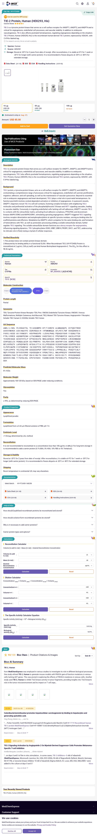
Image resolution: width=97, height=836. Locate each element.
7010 (7, 279)
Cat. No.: (11, 11)
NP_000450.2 (56, 271)
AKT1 (67, 206)
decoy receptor (67, 225)
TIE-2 (6, 27)
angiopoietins (81, 225)
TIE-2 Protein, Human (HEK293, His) (14, 793)
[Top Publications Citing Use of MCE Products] (48, 144)
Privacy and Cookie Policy (46, 825)
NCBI (13, 279)
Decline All (12, 831)
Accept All (32, 831)
